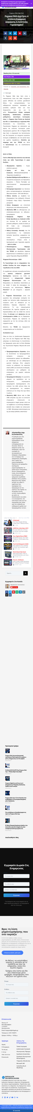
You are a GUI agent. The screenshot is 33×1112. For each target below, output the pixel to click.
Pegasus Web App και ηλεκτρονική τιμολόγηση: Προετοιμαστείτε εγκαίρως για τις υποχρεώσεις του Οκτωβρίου (15, 757)
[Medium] (16, 592)
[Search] (25, 573)
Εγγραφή (16, 895)
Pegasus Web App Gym (16, 13)
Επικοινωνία (5, 1057)
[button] (5, 33)
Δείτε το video (12, 244)
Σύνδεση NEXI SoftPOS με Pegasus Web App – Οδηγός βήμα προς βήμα (16, 771)
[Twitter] (10, 592)
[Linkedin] (20, 592)
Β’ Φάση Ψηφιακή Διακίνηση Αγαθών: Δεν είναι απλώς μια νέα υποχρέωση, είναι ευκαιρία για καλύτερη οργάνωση (16, 827)
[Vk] (10, 594)
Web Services (6, 1054)
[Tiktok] (23, 592)
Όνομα (5, 872)
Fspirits (27, 1107)
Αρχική (3, 1044)
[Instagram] (6, 594)
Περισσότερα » (8, 760)
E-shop (4, 1052)
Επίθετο (6, 881)
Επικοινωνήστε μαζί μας (12, 953)
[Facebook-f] (6, 592)
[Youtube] (13, 592)
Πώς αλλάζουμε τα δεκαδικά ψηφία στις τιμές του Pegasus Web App (15, 813)
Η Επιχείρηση (5, 1047)
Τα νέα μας (5, 1049)
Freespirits (13, 1107)
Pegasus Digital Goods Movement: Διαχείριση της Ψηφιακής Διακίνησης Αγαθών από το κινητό (15, 784)
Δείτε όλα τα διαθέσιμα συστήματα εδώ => (13, 5)
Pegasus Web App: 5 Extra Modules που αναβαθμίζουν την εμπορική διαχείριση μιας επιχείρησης (15, 799)
